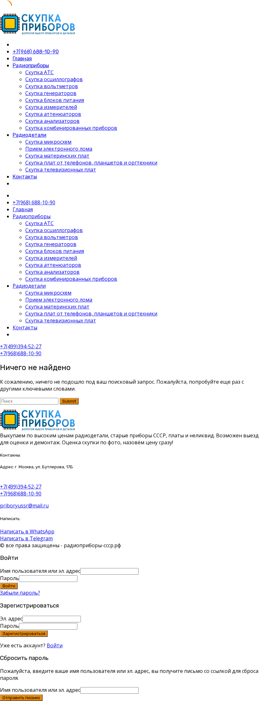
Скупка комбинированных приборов (71, 127)
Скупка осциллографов (54, 79)
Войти (55, 645)
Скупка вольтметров (51, 86)
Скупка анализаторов (52, 120)
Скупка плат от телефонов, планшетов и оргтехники (91, 162)
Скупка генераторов (50, 93)
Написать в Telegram (26, 538)
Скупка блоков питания (54, 100)
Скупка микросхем (48, 141)
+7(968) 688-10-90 (36, 52)
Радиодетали (29, 135)
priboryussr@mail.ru (24, 505)
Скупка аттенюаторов (53, 114)
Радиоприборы (31, 66)
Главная (22, 59)
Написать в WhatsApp (27, 531)
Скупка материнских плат (57, 155)
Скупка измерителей (51, 107)
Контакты (25, 177)
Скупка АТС (39, 72)
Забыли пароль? (20, 592)
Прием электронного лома (58, 148)
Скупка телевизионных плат (60, 169)
